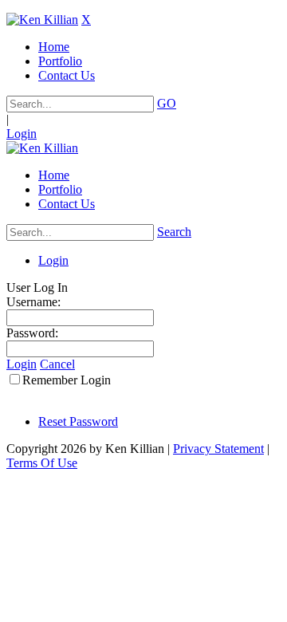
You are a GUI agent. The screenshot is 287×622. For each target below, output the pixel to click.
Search (174, 231)
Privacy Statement (218, 448)
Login (21, 133)
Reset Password (78, 421)
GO (166, 103)
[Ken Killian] (42, 19)
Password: (32, 333)
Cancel (57, 364)
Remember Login (66, 380)
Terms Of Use (41, 463)
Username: (33, 302)
